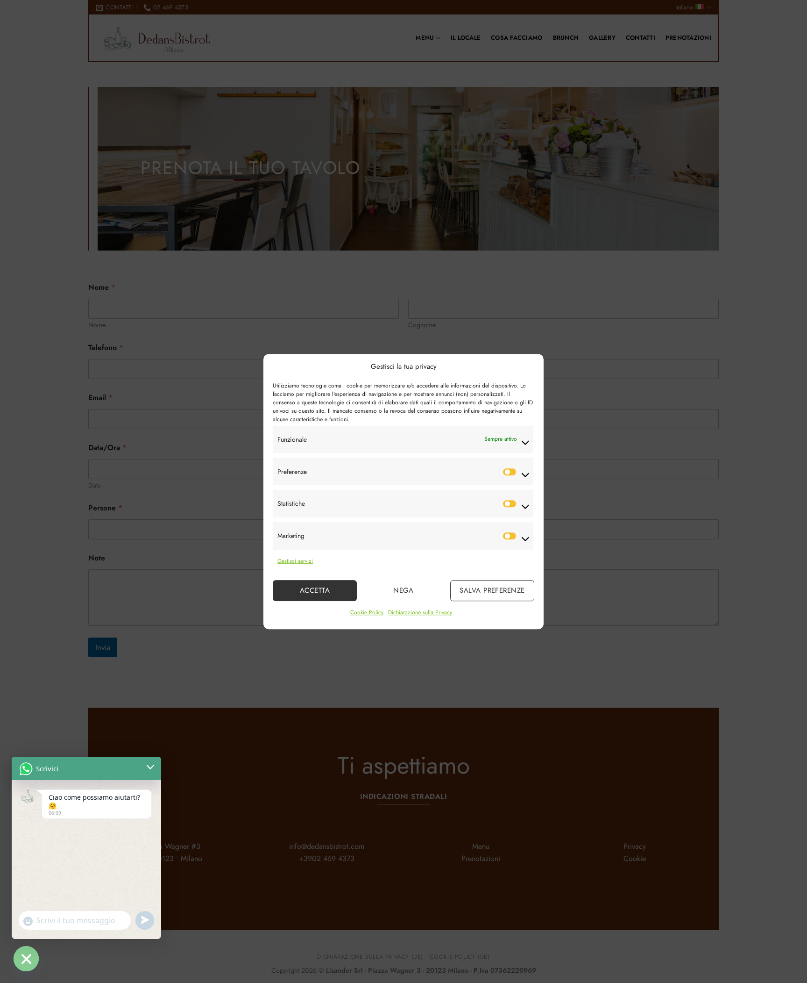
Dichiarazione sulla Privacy (420, 612)
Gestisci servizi (295, 561)
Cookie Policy (366, 612)
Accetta (315, 591)
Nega (403, 591)
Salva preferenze (492, 591)
